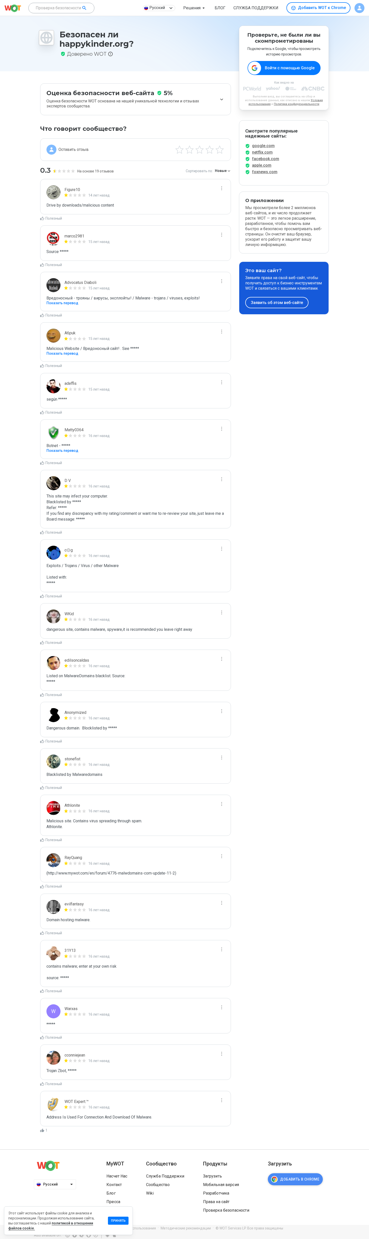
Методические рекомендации (186, 1228)
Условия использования (135, 1228)
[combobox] (61, 8)
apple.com (261, 165)
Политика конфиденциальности (296, 104)
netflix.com (262, 152)
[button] (195, 8)
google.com (263, 145)
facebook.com (265, 158)
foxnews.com (264, 171)
